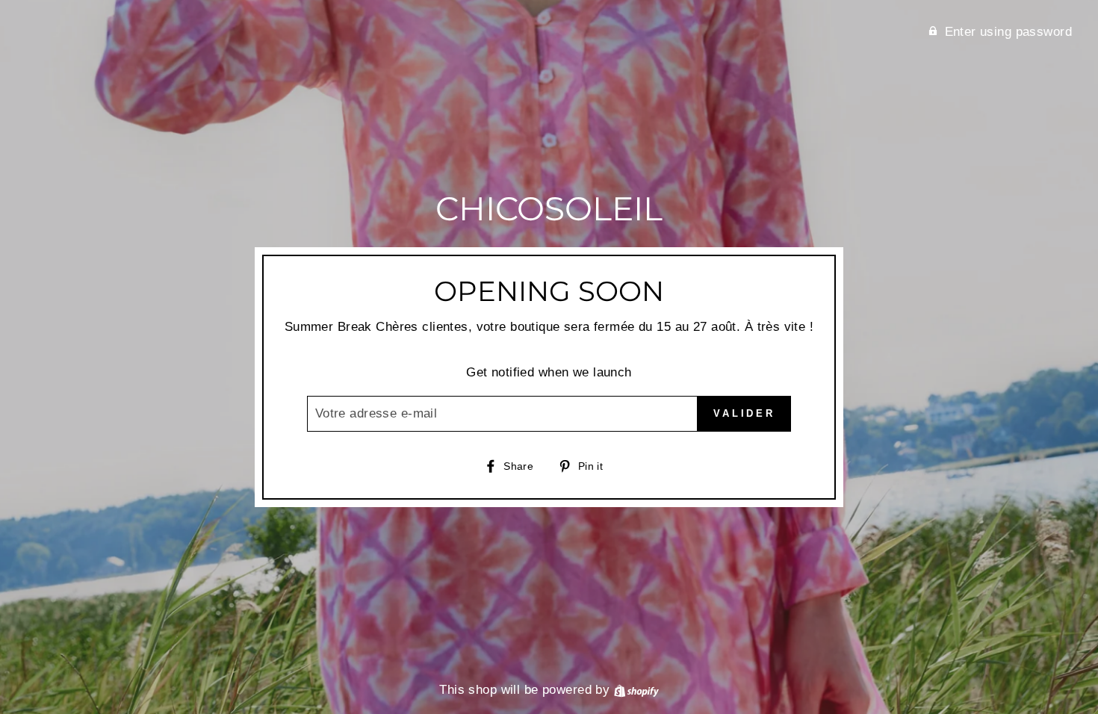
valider (744, 413)
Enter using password (1009, 32)
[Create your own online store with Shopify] (636, 690)
